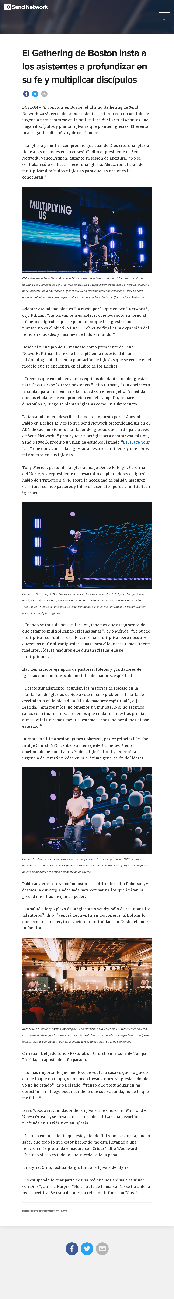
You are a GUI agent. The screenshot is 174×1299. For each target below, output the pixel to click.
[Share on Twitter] (36, 96)
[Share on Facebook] (26, 96)
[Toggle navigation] (164, 19)
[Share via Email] (44, 96)
